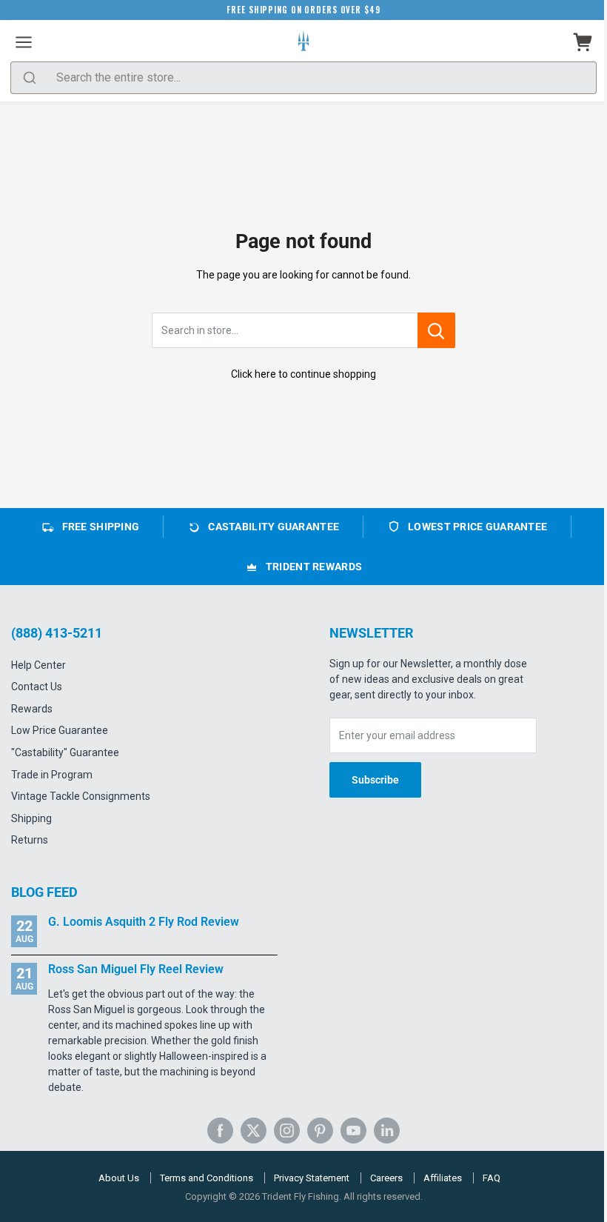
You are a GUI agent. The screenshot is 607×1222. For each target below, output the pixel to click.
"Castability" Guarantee (65, 752)
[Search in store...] (436, 330)
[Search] (29, 77)
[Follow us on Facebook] (220, 1130)
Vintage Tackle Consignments (80, 796)
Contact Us (36, 686)
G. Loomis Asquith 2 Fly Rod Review (143, 922)
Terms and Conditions (206, 1177)
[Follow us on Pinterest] (320, 1130)
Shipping (31, 818)
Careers (386, 1177)
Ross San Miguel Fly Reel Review (136, 969)
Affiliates (442, 1177)
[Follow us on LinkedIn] (387, 1130)
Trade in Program (52, 775)
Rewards (32, 709)
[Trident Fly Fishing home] (303, 42)
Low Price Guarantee (59, 730)
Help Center (38, 665)
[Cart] (583, 42)
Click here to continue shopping (303, 374)
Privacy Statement (311, 1177)
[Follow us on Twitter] (253, 1130)
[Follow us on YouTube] (353, 1130)
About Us (118, 1177)
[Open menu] (23, 42)
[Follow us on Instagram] (287, 1130)
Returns (29, 840)
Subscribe (375, 780)
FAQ (491, 1177)
